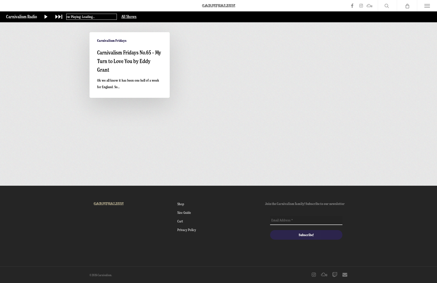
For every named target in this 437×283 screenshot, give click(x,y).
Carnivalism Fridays (111, 40)
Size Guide (184, 212)
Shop (180, 204)
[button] (427, 5)
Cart (180, 221)
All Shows (129, 16)
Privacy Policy (186, 230)
